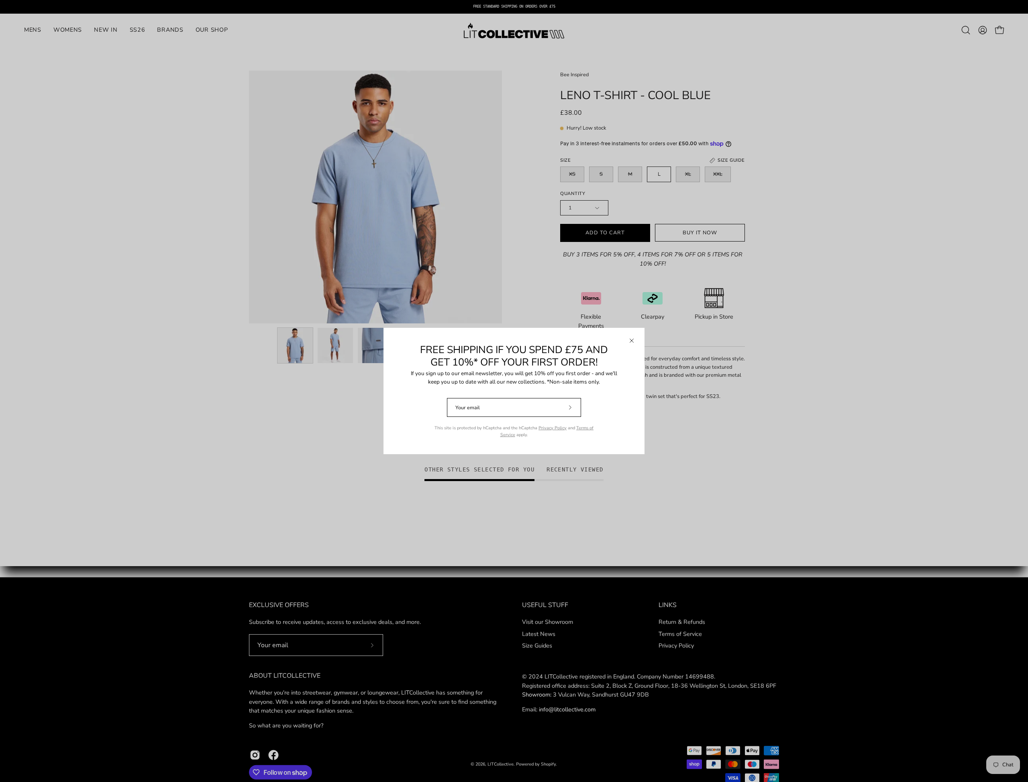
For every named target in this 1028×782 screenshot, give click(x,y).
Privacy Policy (552, 428)
